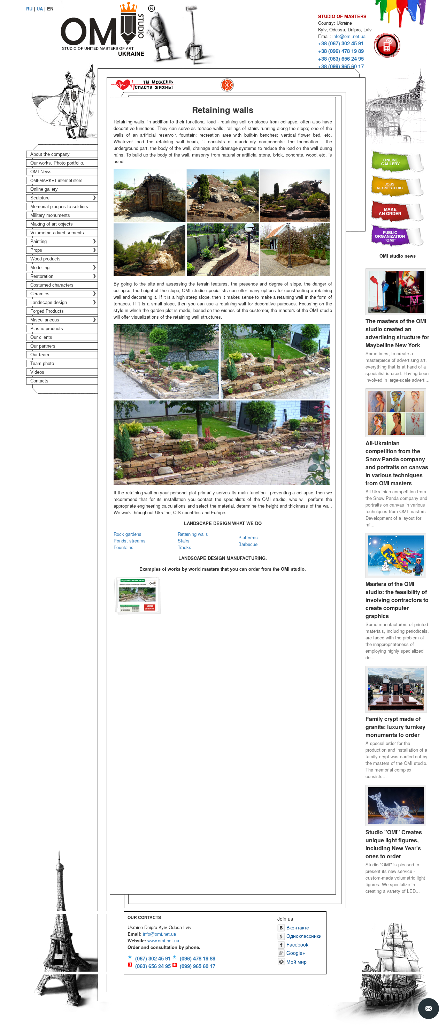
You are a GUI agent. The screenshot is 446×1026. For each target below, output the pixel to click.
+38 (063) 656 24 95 (341, 58)
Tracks (184, 547)
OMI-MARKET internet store (56, 180)
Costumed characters (52, 285)
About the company (50, 154)
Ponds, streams (130, 540)
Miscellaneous (44, 319)
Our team (39, 354)
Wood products (45, 258)
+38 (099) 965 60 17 (341, 66)
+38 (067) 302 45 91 (341, 43)
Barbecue (247, 544)
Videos (37, 372)
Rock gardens (127, 534)
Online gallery (44, 189)
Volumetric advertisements (57, 232)
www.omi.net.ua (163, 940)
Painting (38, 241)
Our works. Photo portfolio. (57, 163)
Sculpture (39, 197)
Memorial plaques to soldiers (59, 206)
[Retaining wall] (137, 595)
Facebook (296, 944)
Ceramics (39, 293)
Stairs (184, 540)
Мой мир (296, 961)
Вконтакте (297, 927)
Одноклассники (303, 935)
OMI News (41, 171)
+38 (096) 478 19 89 (341, 51)
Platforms (248, 537)
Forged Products (47, 311)
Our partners (42, 346)
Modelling (39, 267)
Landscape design (48, 302)
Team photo (42, 363)
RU (29, 8)
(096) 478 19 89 (197, 958)
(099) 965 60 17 (197, 966)
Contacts (39, 380)
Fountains (123, 547)
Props (36, 250)
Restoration (41, 276)
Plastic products (46, 328)
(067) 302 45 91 (153, 958)
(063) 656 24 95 (153, 966)
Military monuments (50, 215)
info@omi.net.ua (349, 36)
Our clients (41, 337)
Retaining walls (193, 534)
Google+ (295, 952)
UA (40, 8)
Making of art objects (51, 224)
